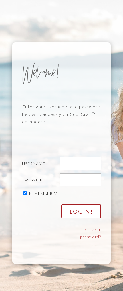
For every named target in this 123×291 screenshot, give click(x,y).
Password (34, 179)
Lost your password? (90, 233)
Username (33, 163)
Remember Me (44, 193)
